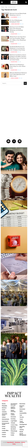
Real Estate (22, 403)
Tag (6, 7)
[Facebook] (8, 141)
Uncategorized (23, 424)
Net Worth (13, 429)
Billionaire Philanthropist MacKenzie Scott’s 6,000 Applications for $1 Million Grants (18, 74)
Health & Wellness (13, 407)
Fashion (4, 432)
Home (2, 7)
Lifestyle (13, 423)
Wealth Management (23, 434)
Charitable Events (4, 414)
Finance (4, 436)
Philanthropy (14, 431)
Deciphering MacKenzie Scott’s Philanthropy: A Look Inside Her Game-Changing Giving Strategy (17, 48)
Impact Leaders (13, 414)
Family (3, 428)
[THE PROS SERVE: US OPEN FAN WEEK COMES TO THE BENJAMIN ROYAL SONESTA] (14, 346)
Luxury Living (14, 425)
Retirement (22, 409)
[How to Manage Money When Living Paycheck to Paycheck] (14, 266)
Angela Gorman (14, 78)
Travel (21, 419)
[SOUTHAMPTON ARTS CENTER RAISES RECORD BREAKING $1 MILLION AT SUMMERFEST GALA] (14, 293)
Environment (5, 421)
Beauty (3, 403)
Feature (4, 434)
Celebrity (4, 411)
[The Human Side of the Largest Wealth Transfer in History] (14, 372)
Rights (21, 411)
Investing (13, 418)
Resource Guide (22, 406)
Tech (21, 415)
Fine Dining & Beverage (14, 404)
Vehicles (22, 429)
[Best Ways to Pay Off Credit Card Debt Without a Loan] (14, 187)
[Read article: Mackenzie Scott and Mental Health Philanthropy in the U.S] (5, 15)
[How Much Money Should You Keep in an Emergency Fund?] (14, 240)
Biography (4, 405)
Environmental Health (5, 424)
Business (4, 407)
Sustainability (23, 413)
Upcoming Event (22, 427)
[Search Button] (26, 2)
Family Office (5, 430)
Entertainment (5, 419)
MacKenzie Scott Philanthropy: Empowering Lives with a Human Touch (17, 66)
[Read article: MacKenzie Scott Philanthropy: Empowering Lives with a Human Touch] (5, 66)
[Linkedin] (20, 141)
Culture (4, 417)
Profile (12, 435)
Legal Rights (14, 420)
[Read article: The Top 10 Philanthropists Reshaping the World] (5, 22)
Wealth (21, 431)
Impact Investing (13, 411)
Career (3, 409)
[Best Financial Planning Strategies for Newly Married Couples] (14, 160)
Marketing (13, 427)
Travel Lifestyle (22, 422)
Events (3, 426)
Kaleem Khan (14, 33)
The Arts (22, 417)
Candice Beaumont (15, 23)
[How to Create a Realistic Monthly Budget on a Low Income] (14, 213)
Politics (12, 433)
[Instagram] (14, 141)
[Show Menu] (2, 2)
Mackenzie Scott (11, 7)
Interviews (13, 416)
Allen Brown (14, 17)
